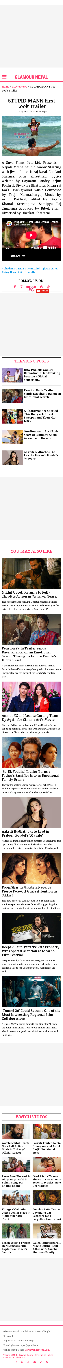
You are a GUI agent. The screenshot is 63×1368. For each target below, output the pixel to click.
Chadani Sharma (14, 268)
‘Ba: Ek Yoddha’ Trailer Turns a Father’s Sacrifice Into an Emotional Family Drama (30, 775)
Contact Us (8, 1357)
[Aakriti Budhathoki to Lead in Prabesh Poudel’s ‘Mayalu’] (12, 457)
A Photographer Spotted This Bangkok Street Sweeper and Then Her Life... (41, 416)
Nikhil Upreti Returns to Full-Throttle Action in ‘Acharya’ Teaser (30, 594)
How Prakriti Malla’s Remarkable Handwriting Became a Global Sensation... (42, 375)
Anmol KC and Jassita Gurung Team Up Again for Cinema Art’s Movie (30, 718)
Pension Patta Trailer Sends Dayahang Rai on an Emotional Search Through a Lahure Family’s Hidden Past (29, 654)
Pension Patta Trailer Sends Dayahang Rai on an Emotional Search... (42, 394)
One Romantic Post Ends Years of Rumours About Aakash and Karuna (41, 435)
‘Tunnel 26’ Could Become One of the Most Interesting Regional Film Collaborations (31, 1015)
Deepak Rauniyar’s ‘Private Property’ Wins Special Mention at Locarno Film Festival (31, 951)
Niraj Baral (10, 272)
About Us (20, 1357)
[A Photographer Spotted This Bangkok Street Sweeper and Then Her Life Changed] (12, 416)
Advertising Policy (44, 1355)
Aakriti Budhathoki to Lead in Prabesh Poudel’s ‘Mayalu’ (41, 455)
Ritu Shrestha (27, 272)
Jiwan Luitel (50, 268)
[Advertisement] (31, 36)
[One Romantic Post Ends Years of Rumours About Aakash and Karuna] (12, 437)
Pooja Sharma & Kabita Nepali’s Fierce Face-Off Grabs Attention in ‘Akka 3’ (29, 891)
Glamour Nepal (40, 111)
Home (5, 86)
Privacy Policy (26, 1355)
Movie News (19, 86)
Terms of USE (10, 1355)
